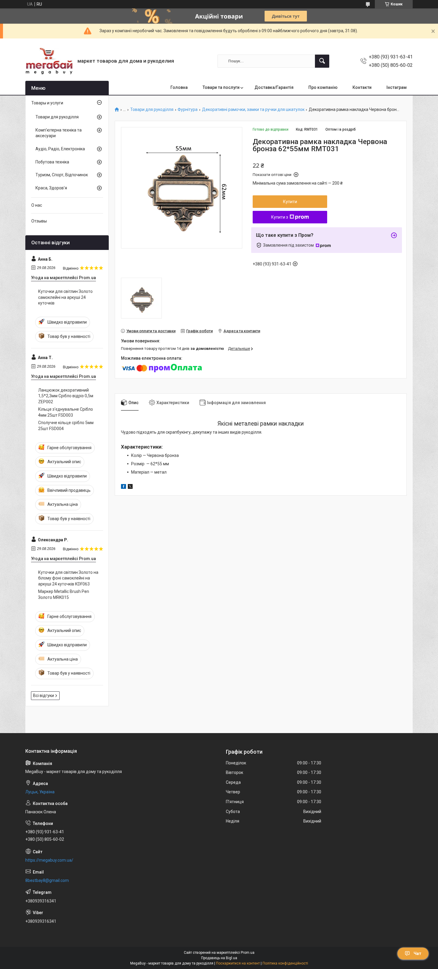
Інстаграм (396, 87)
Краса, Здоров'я (51, 188)
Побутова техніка (52, 162)
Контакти (362, 87)
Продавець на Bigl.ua (219, 958)
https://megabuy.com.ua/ (49, 860)
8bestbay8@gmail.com (47, 880)
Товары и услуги (47, 103)
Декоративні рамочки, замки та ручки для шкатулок (253, 109)
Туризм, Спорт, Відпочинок (61, 174)
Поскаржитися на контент (238, 963)
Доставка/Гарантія (273, 87)
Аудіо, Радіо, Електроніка (60, 148)
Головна (179, 87)
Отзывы (39, 221)
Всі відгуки (43, 695)
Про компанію (323, 87)
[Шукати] (322, 61)
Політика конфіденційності (285, 963)
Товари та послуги (221, 87)
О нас (36, 205)
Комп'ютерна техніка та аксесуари (58, 133)
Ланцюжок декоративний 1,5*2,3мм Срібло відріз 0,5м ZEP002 (65, 396)
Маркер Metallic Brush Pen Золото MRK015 (63, 594)
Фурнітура (188, 109)
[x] (130, 487)
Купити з (279, 217)
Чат (417, 953)
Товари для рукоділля (151, 109)
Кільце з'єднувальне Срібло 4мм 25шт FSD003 (65, 412)
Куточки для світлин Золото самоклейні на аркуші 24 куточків (65, 297)
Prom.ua (247, 953)
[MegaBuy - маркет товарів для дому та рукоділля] (49, 61)
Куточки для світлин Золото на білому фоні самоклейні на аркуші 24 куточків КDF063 (68, 578)
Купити (290, 201)
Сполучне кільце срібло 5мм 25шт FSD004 (66, 425)
